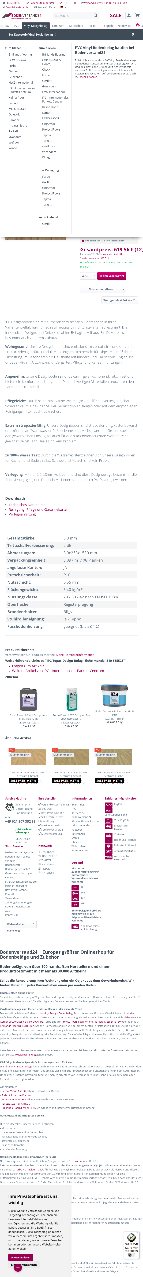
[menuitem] (12, 3)
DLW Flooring (17, 60)
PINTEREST (47, 872)
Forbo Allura (36, 1021)
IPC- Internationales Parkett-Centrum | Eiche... (114, 774)
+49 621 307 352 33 (20, 821)
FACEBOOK (47, 851)
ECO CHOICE (13, 3)
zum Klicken (47, 48)
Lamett (13, 103)
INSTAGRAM (48, 864)
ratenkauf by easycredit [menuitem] (121, 857)
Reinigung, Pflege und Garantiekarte (38, 509)
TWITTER (46, 860)
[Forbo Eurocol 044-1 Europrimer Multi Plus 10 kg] (28, 699)
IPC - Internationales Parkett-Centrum (22, 90)
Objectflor (15, 114)
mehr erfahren (88, 76)
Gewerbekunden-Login (18, 873)
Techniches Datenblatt (27, 504)
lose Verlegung (49, 170)
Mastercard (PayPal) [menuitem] (121, 827)
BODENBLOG (49, 856)
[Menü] (137, 1233)
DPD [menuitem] (83, 892)
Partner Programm (16, 885)
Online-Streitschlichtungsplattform (21, 879)
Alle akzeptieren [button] (20, 1257)
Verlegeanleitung (22, 514)
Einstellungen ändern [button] (24, 1264)
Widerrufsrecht (80, 846)
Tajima (46, 135)
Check (46, 69)
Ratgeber (77, 829)
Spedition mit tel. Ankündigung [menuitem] (91, 927)
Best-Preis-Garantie (52, 813)
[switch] (131, 1255)
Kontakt (9, 894)
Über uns (77, 842)
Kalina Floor (16, 98)
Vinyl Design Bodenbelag (58, 1013)
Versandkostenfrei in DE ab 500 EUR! (105, 3)
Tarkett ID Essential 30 (108, 1021)
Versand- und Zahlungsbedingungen (18, 900)
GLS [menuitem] (83, 898)
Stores (75, 837)
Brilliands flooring (20, 54)
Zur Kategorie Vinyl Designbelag (31, 34)
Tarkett (13, 131)
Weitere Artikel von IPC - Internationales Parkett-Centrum (57, 670)
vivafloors (15, 137)
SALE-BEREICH (67, 3)
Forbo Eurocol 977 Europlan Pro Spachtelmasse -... (71, 716)
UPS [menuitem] (83, 903)
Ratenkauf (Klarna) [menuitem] (125, 845)
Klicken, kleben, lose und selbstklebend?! (86, 823)
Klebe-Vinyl (130, 1017)
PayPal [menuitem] (118, 804)
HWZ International (21, 82)
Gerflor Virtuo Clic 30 (14, 1091)
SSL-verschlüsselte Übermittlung (50, 819)
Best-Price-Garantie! (17, 7)
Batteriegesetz (80, 850)
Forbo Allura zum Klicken (16, 1095)
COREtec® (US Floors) (51, 62)
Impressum (11, 915)
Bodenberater (13, 864)
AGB (7, 910)
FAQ (74, 808)
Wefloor (14, 142)
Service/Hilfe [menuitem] (45, 7)
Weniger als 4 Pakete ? (118, 300)
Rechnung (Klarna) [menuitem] (125, 839)
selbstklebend (48, 217)
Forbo (13, 66)
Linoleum (77, 1161)
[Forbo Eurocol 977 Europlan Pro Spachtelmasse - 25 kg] (71, 699)
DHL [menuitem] (83, 887)
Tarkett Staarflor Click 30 (16, 1103)
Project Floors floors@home (77, 1021)
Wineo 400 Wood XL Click (16, 1099)
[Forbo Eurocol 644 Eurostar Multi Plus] (114, 695)
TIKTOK (45, 868)
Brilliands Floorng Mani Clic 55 (19, 1107)
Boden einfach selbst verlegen (17, 858)
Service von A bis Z (52, 829)
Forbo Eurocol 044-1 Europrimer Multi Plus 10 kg (28, 716)
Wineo (13, 148)
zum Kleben (13, 48)
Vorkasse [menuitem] (119, 834)
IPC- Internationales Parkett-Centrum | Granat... (28, 774)
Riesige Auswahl (50, 825)
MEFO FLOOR (17, 109)
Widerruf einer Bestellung (16, 925)
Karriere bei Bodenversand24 (81, 815)
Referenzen (78, 833)
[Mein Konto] (128, 15)
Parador (14, 120)
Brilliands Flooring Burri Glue (17, 1025)
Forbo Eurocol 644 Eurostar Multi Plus (114, 713)
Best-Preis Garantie (16, 890)
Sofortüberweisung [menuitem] (116, 814)
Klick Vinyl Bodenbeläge (18, 1066)
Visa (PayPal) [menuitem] (121, 820)
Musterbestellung (101, 289)
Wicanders (49, 152)
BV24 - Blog (78, 804)
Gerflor (13, 71)
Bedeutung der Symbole (19, 852)
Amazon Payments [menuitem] (125, 850)
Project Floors (18, 126)
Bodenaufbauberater (42, 3)
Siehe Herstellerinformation (75, 655)
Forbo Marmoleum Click (29, 1169)
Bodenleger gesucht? (17, 869)
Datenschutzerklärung (18, 906)
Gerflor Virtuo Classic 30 (14, 1021)
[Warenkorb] (137, 15)
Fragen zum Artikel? (27, 666)
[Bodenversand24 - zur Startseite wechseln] (21, 16)
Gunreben (15, 77)
